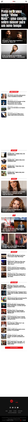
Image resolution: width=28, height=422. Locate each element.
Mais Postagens (14, 347)
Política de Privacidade (12, 412)
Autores (14, 411)
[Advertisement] (14, 75)
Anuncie (10, 411)
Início (7, 411)
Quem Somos (20, 411)
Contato (19, 412)
